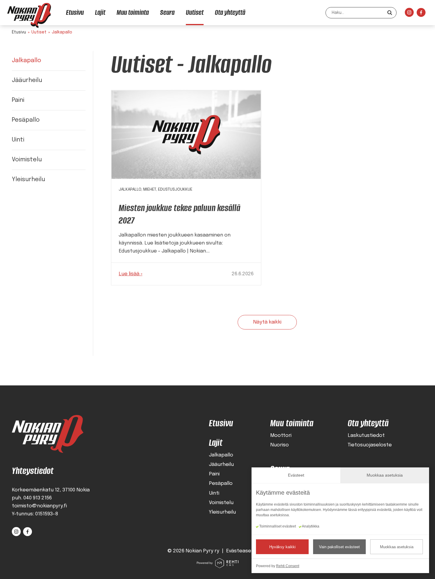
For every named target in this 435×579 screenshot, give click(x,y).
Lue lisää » (130, 273)
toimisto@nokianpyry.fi (39, 506)
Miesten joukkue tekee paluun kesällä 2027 (179, 214)
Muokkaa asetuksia (396, 547)
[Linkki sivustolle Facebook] (421, 14)
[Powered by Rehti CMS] (217, 566)
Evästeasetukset (247, 551)
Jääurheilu (27, 80)
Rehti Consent (287, 566)
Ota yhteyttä (368, 423)
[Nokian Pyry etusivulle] (29, 15)
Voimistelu (27, 160)
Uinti (18, 140)
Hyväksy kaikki (282, 547)
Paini (18, 100)
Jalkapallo (26, 60)
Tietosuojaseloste (370, 445)
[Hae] (389, 12)
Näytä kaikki (267, 322)
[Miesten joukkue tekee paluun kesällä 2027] (186, 134)
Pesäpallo (26, 120)
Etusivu (19, 32)
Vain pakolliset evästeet (339, 547)
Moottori (280, 435)
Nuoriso (279, 445)
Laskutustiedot (366, 435)
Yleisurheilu (28, 179)
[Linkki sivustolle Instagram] (409, 14)
